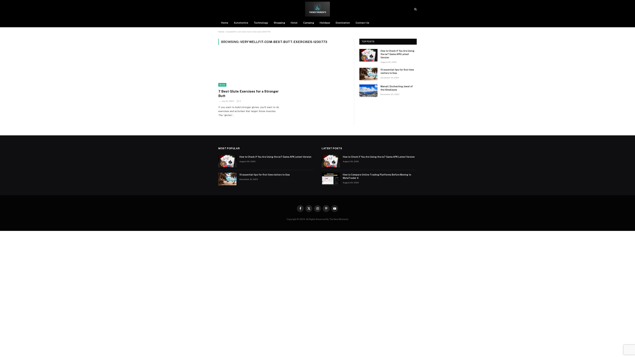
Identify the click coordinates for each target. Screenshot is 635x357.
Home (224, 22)
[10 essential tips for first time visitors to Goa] (368, 74)
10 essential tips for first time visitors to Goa (397, 71)
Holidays (325, 22)
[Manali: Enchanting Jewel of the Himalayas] (368, 90)
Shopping (279, 22)
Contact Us (362, 22)
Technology (261, 22)
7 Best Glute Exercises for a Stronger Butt (248, 93)
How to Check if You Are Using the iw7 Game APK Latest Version (397, 54)
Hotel (294, 22)
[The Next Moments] (317, 9)
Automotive (241, 22)
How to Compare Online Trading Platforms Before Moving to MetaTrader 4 (377, 176)
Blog (222, 85)
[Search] (415, 9)
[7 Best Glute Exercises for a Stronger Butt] (249, 69)
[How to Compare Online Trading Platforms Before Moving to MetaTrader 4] (331, 179)
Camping (308, 22)
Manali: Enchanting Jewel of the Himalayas (397, 88)
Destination (343, 22)
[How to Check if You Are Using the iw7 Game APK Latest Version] (368, 55)
